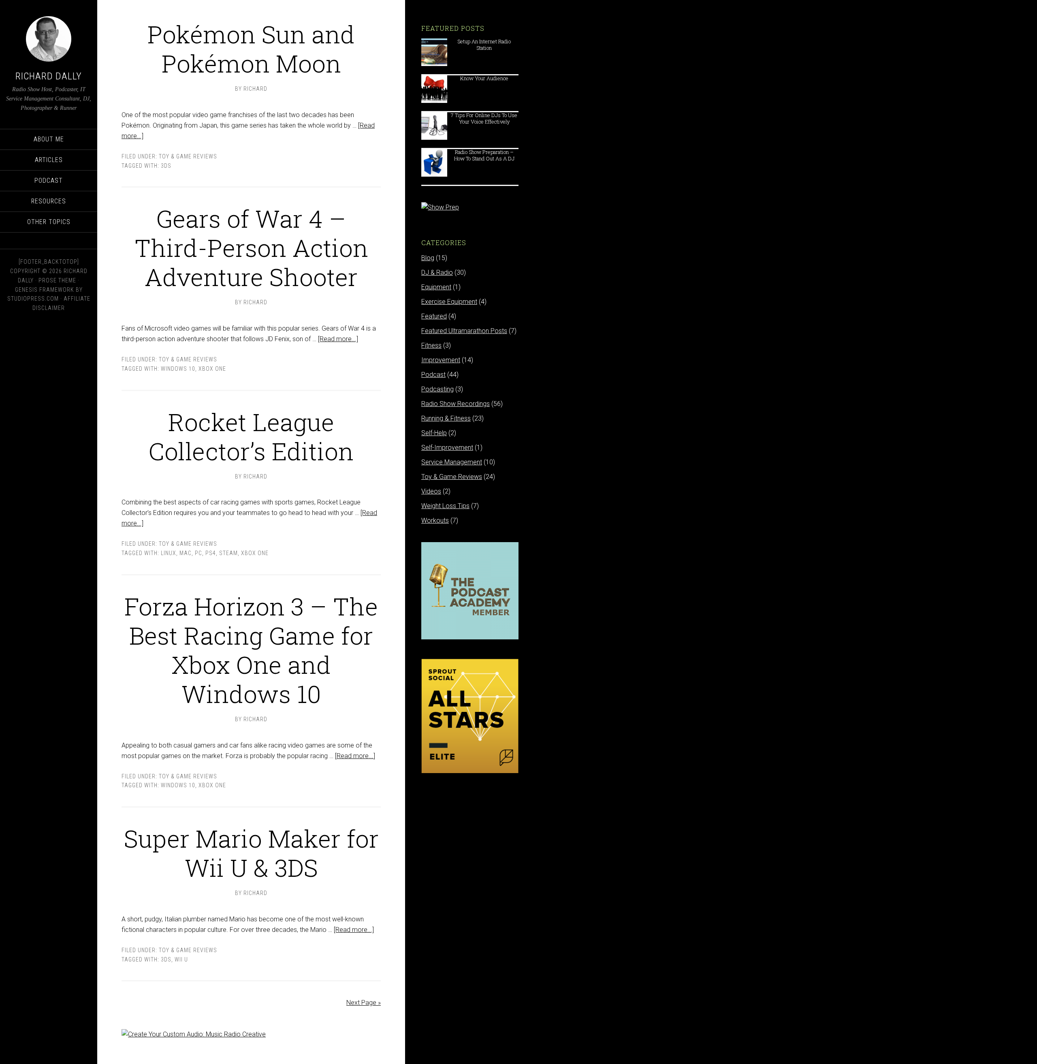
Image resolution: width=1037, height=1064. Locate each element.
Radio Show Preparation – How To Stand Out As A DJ (484, 155)
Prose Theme (57, 280)
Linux (168, 553)
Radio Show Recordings (455, 404)
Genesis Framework (44, 289)
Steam (228, 553)
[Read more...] (338, 339)
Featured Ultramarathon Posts (464, 331)
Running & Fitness (446, 418)
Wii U (181, 959)
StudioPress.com (33, 298)
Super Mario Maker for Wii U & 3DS (251, 852)
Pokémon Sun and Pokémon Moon (251, 48)
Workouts (435, 520)
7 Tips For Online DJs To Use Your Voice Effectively (484, 118)
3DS (166, 165)
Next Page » (363, 1002)
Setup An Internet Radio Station (484, 44)
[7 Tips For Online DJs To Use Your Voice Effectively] (434, 136)
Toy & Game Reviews (188, 156)
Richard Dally (48, 76)
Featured (434, 316)
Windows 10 (178, 368)
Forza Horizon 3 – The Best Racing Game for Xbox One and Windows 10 (251, 649)
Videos (431, 491)
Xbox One (212, 368)
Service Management (451, 462)
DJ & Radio (437, 272)
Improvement (440, 360)
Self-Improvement (447, 447)
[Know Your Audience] (434, 99)
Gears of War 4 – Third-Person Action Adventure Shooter (251, 247)
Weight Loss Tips (445, 506)
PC (198, 553)
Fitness (431, 345)
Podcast (433, 374)
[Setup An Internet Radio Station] (434, 62)
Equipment (436, 287)
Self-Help (434, 433)
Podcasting (437, 389)
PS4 (210, 553)
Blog (427, 258)
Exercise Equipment (449, 302)
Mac (185, 553)
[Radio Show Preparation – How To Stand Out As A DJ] (434, 173)
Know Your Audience (484, 78)
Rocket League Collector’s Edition (251, 436)
